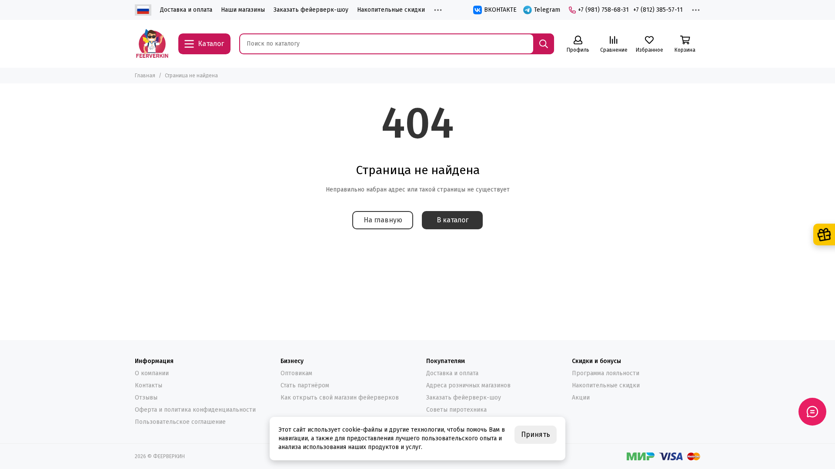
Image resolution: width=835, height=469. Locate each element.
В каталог (452, 220)
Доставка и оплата (186, 9)
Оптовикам (296, 373)
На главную (383, 220)
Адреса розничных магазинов (468, 385)
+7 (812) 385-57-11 (658, 9)
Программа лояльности (605, 373)
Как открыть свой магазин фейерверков (340, 397)
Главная (145, 76)
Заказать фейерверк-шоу (311, 9)
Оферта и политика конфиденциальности (195, 409)
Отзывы (146, 397)
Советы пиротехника (456, 409)
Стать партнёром (305, 385)
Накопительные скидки (391, 9)
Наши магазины (243, 9)
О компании (152, 373)
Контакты (148, 385)
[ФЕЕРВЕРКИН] (152, 44)
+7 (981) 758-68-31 (603, 9)
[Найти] (543, 43)
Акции (581, 397)
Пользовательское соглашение (180, 422)
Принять (535, 434)
